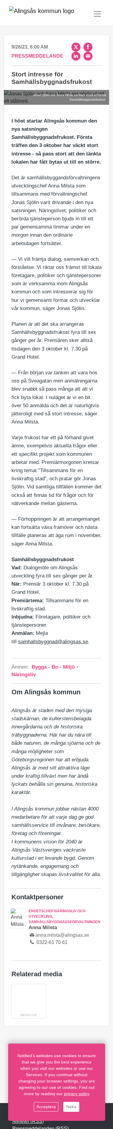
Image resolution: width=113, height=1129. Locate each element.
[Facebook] (88, 47)
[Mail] (88, 56)
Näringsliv (23, 674)
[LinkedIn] (75, 56)
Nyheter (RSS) (28, 1121)
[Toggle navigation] (97, 14)
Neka (71, 1106)
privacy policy (76, 1093)
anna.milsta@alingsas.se (62, 935)
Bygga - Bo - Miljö (54, 667)
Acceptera (46, 1106)
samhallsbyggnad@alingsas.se (53, 641)
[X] (75, 47)
